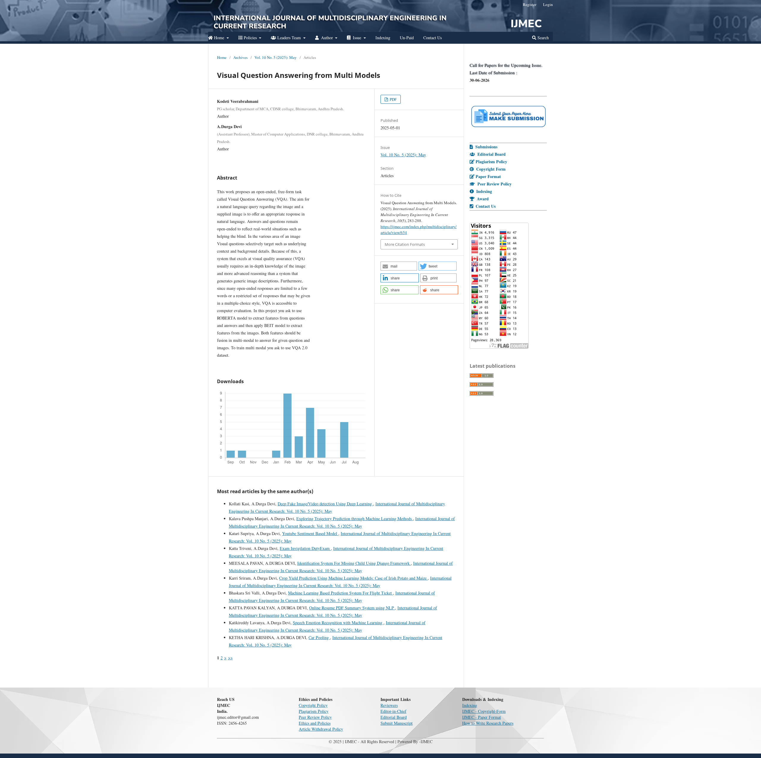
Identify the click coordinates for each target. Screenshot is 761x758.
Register (529, 4)
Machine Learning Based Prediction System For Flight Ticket (340, 593)
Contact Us (432, 37)
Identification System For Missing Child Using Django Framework (354, 563)
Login (548, 4)
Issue (357, 37)
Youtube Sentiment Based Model (310, 533)
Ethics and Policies (315, 723)
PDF (393, 99)
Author (327, 37)
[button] (398, 266)
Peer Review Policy (315, 717)
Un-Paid (407, 37)
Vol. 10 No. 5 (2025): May (275, 57)
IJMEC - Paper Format (481, 717)
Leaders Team (289, 37)
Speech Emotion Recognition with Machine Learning (338, 622)
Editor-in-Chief (393, 711)
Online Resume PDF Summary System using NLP (352, 608)
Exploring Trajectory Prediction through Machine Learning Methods (354, 518)
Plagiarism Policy (313, 711)
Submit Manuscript (396, 723)
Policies (250, 37)
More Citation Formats (405, 244)
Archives (240, 57)
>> (230, 658)
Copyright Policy (313, 705)
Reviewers (389, 705)
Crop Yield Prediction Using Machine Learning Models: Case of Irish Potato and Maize (353, 578)
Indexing (382, 37)
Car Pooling (319, 637)
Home (219, 37)
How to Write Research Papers (487, 723)
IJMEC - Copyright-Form (484, 711)
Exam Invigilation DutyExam (305, 548)
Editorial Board (393, 717)
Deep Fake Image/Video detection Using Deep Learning (325, 504)
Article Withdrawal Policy (321, 729)
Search (542, 37)
